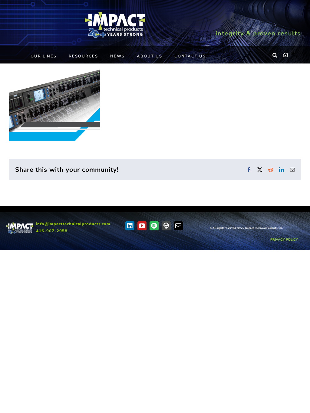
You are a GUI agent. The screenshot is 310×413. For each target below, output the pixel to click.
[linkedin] (129, 225)
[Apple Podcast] (166, 225)
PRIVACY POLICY (284, 239)
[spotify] (154, 225)
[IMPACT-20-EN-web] (115, 14)
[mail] (178, 225)
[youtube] (142, 225)
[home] (291, 54)
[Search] (275, 55)
